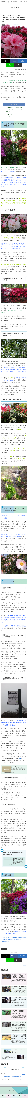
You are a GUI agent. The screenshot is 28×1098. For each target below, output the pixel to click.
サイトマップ (7, 1093)
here (20, 758)
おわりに (8, 116)
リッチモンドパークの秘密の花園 (14, 107)
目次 (12, 104)
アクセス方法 (9, 114)
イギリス (4, 949)
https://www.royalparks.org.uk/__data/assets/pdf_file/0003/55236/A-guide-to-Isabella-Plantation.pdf (13, 939)
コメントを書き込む (14, 1069)
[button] (18, 65)
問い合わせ (20, 1093)
